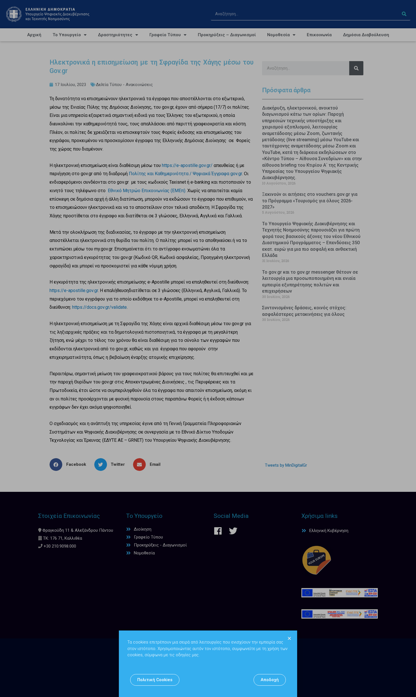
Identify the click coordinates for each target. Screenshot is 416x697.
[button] (154, 680)
